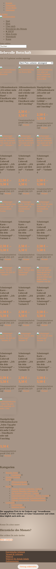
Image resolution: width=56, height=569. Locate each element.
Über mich (10, 26)
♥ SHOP (10, 31)
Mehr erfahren (6, 540)
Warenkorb (11, 36)
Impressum (10, 10)
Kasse (8, 39)
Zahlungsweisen (12, 561)
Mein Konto (11, 34)
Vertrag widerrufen (28, 567)
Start (8, 21)
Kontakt (9, 3)
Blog (8, 23)
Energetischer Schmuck (15, 552)
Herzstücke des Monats (16, 29)
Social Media (11, 8)
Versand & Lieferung (14, 554)
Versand (26, 125)
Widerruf (9, 556)
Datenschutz (11, 5)
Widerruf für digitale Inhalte (17, 559)
